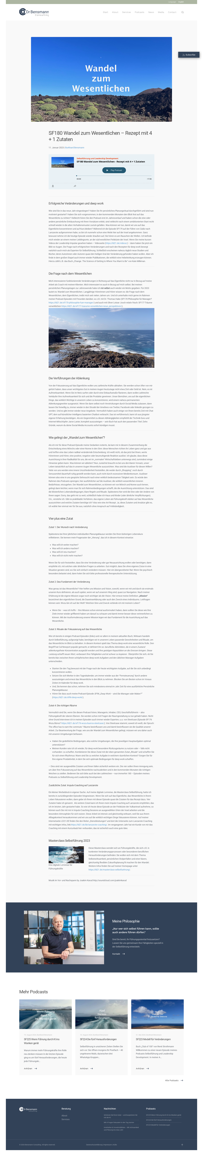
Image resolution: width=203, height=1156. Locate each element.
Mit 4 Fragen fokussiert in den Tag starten (119, 1122)
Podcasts (139, 12)
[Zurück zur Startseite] (34, 12)
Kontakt (116, 954)
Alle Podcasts (171, 1080)
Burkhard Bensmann (74, 147)
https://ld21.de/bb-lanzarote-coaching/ (89, 824)
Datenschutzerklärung (94, 1145)
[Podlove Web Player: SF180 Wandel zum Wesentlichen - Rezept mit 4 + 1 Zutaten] (101, 171)
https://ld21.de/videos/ (116, 243)
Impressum (107, 1145)
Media (161, 12)
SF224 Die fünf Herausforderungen (159, 1120)
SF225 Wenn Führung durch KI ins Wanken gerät (163, 1115)
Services (126, 12)
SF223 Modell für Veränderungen (158, 1125)
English (181, 2)
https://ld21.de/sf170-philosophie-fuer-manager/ (71, 302)
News (151, 12)
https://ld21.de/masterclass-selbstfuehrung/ (109, 869)
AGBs (115, 1145)
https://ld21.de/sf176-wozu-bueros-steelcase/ (82, 723)
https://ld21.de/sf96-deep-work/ (68, 697)
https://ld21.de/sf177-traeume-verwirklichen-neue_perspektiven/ (91, 306)
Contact (172, 12)
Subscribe (190, 54)
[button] (182, 12)
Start (105, 12)
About (115, 12)
